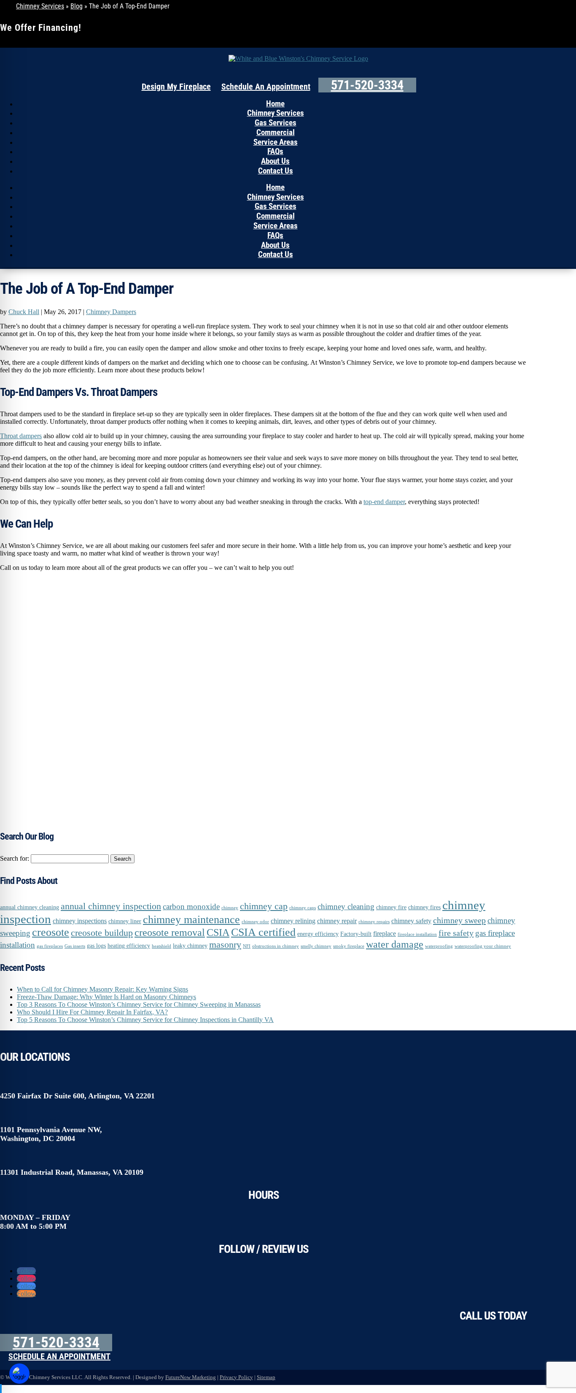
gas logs (96, 946)
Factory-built (355, 934)
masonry (225, 944)
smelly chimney (316, 946)
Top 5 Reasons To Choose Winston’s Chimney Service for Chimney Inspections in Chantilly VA (145, 1019)
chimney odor (255, 921)
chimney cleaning (346, 906)
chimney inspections (80, 921)
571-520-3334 (367, 85)
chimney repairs (374, 921)
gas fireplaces (50, 946)
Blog (76, 6)
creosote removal (170, 932)
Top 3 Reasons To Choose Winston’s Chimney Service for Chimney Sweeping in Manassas (139, 1004)
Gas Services (275, 122)
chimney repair (337, 921)
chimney (229, 907)
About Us (275, 161)
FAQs (275, 151)
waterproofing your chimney (483, 946)
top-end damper (384, 501)
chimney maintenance (191, 919)
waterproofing (439, 946)
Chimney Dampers (111, 311)
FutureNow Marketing (190, 1377)
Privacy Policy (236, 1377)
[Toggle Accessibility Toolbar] (19, 1374)
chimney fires (424, 907)
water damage (394, 944)
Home (275, 103)
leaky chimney (190, 946)
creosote (50, 932)
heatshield (161, 946)
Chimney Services (40, 6)
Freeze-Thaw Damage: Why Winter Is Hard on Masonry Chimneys (106, 996)
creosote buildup (102, 932)
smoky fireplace (348, 946)
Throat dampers (21, 435)
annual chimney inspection (111, 906)
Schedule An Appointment (265, 86)
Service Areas (275, 142)
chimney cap (264, 906)
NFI (246, 946)
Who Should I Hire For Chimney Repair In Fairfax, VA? (92, 1012)
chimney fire (391, 907)
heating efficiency (129, 946)
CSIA (218, 932)
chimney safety (411, 921)
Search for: (14, 858)
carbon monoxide (191, 906)
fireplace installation (417, 934)
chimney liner (124, 921)
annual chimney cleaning (29, 907)
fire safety (456, 933)
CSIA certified (263, 932)
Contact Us (275, 171)
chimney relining (293, 921)
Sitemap (266, 1377)
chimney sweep (459, 920)
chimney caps (302, 907)
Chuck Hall (23, 311)
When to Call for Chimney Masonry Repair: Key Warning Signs (102, 989)
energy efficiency (318, 934)
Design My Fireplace (176, 86)
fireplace (384, 934)
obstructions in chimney (275, 946)
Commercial (275, 132)
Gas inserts (75, 946)
